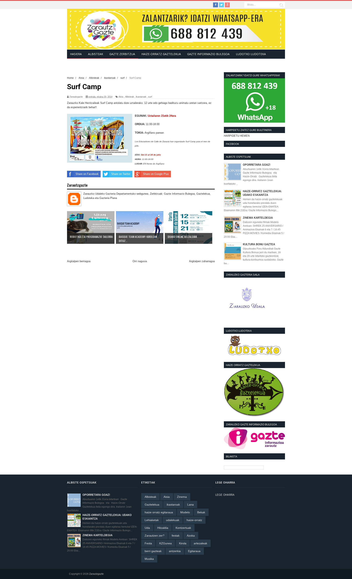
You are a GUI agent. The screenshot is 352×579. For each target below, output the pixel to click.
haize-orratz (194, 520)
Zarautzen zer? (154, 535)
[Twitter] (221, 4)
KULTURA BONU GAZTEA (259, 244)
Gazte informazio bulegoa (208, 54)
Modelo (185, 512)
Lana (190, 504)
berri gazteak (153, 551)
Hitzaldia (162, 527)
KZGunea (165, 543)
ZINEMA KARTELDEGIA (258, 217)
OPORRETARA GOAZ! (256, 164)
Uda (147, 527)
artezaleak (200, 543)
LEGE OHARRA (224, 494)
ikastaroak (141, 96)
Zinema (182, 496)
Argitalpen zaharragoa (202, 261)
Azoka (191, 535)
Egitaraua (194, 551)
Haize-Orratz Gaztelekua (161, 54)
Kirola (182, 543)
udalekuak (172, 520)
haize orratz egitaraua (159, 512)
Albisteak (129, 96)
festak (175, 535)
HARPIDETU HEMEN (237, 135)
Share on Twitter (120, 173)
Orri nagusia (140, 261)
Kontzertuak (183, 527)
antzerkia (175, 551)
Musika (149, 558)
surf (150, 96)
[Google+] (227, 4)
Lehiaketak (152, 520)
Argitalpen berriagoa (78, 261)
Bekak (201, 512)
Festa (148, 543)
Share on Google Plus (156, 173)
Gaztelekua (152, 504)
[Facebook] (215, 4)
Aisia (121, 96)
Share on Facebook (87, 173)
